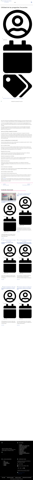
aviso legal (3, 477)
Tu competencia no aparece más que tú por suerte (8, 202)
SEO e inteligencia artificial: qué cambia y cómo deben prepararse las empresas (24, 243)
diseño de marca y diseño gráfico (24, 445)
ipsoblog (5, 464)
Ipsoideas (4, 178)
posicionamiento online (22, 447)
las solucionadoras (6, 463)
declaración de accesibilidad (27, 477)
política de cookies (18, 477)
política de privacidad (10, 477)
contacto (5, 465)
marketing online (20, 98)
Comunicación (11, 98)
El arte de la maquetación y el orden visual (8, 289)
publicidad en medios (22, 452)
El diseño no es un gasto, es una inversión (7, 243)
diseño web (16, 98)
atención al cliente (6, 98)
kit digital (20, 444)
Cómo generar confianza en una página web (24, 289)
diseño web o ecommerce (23, 446)
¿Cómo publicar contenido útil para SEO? (23, 195)
